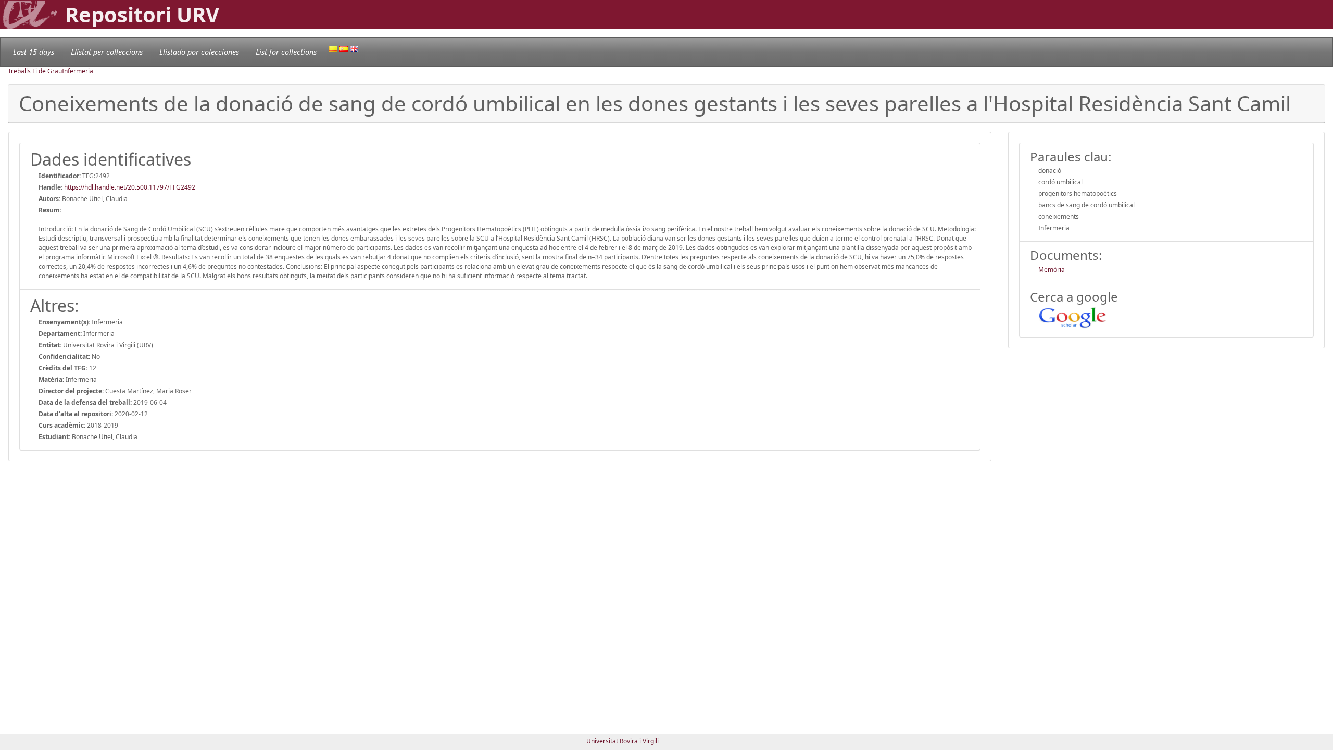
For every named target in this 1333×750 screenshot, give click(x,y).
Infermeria (77, 71)
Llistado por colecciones (199, 52)
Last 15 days (33, 52)
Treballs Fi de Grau (35, 71)
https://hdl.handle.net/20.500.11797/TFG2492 (129, 187)
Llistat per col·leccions (107, 52)
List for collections (286, 52)
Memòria (1051, 269)
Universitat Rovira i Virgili (622, 740)
